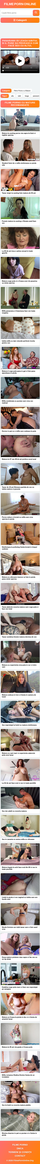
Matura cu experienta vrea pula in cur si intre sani (19, 666)
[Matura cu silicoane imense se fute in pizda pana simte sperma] (20, 564)
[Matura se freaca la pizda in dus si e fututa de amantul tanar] (20, 1004)
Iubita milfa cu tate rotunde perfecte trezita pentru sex (18, 342)
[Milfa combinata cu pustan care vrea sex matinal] (20, 388)
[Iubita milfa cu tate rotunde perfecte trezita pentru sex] (20, 328)
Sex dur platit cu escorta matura (14, 811)
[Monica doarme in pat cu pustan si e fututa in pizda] (20, 1120)
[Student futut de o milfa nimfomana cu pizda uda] (20, 150)
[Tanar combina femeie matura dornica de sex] (20, 624)
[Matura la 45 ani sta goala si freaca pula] (20, 1034)
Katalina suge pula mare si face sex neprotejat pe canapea (19, 988)
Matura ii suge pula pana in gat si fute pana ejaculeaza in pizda (18, 372)
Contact (20, 1156)
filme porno (20, 1145)
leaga (27, 96)
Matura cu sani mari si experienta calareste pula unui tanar (18, 754)
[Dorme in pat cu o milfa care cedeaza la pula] (20, 418)
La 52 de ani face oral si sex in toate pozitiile (19, 783)
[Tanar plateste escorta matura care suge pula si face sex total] (20, 594)
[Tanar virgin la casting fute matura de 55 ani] (20, 180)
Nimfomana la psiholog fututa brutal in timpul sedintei (19, 548)
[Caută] (36, 13)
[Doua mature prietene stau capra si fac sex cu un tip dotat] (20, 944)
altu (12, 96)
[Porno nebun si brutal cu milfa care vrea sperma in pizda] (20, 504)
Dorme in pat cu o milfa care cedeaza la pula (19, 431)
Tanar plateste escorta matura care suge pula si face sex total (20, 608)
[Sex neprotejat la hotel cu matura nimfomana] (20, 712)
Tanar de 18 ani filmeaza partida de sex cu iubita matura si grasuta (18, 488)
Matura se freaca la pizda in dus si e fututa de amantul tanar (19, 1018)
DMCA (20, 1148)
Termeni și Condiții (20, 1152)
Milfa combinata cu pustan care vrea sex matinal (17, 402)
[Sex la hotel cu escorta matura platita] (20, 1092)
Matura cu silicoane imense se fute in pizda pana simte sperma (18, 578)
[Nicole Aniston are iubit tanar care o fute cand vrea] (20, 914)
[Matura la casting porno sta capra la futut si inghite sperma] (20, 120)
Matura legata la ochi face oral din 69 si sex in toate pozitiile (19, 868)
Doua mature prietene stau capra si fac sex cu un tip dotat (19, 958)
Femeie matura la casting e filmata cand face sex (19, 222)
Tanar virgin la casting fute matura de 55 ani (19, 193)
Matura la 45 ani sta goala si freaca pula (17, 1047)
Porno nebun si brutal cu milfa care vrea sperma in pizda (17, 518)
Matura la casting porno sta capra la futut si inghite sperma (19, 134)
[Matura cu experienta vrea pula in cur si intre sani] (20, 652)
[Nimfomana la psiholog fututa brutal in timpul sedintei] (20, 534)
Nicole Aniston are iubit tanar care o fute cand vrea (19, 928)
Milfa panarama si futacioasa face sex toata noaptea (18, 312)
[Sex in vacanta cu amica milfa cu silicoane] (20, 826)
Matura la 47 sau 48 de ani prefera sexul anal (19, 459)
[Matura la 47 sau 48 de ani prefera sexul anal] (20, 446)
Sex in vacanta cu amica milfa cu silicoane (18, 839)
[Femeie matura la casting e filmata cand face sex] (20, 208)
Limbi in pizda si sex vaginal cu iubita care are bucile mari (19, 898)
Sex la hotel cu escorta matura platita (16, 1105)
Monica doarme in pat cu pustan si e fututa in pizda (19, 1134)
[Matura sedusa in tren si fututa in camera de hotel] (20, 682)
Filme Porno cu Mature (22, 91)
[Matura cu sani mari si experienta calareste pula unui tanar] (20, 740)
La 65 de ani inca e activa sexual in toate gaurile (17, 252)
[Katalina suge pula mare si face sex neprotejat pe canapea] (20, 974)
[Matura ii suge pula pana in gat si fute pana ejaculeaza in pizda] (20, 358)
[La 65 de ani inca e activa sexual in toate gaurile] (20, 238)
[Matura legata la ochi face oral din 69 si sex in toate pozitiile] (20, 854)
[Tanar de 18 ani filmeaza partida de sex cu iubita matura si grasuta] (20, 474)
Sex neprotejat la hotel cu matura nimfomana (19, 725)
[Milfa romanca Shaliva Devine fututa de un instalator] (20, 1062)
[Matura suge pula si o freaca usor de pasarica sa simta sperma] (20, 268)
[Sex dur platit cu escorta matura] (20, 798)
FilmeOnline (20, 4)
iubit (19, 96)
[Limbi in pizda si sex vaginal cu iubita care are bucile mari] (20, 884)
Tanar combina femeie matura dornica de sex (19, 637)
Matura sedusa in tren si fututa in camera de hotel (19, 696)
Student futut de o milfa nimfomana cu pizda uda (19, 164)
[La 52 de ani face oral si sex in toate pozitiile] (20, 770)
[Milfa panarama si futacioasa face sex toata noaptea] (20, 298)
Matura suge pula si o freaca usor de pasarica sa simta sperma (19, 282)
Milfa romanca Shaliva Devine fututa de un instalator (18, 1076)
